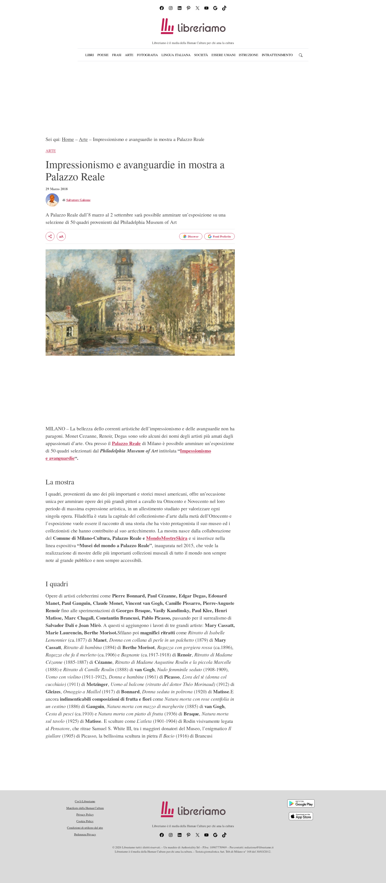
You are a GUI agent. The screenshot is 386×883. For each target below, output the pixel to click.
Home (68, 139)
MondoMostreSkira (166, 538)
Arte (83, 139)
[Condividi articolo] (50, 236)
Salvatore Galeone (78, 200)
